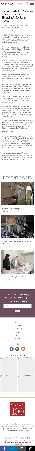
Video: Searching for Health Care (15, 277)
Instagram (22, 355)
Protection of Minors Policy (10, 442)
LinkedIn (13, 448)
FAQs (17, 332)
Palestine (17, 28)
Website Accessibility (27, 441)
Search (27, 3)
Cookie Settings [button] (17, 444)
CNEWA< (7, 3)
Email (22, 448)
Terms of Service (16, 441)
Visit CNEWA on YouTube (23, 348)
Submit (18, 311)
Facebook (4, 448)
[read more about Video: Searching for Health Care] (17, 262)
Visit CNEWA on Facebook (11, 348)
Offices (17, 335)
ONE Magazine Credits (25, 442)
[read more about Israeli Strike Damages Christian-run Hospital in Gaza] (17, 226)
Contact (17, 329)
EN (19, 4)
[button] (9, 366)
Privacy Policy (6, 441)
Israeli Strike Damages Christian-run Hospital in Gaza (16, 242)
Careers (17, 338)
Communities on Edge (11, 208)
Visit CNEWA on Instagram (17, 348)
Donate (17, 326)
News (11, 28)
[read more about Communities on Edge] (17, 193)
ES (23, 4)
